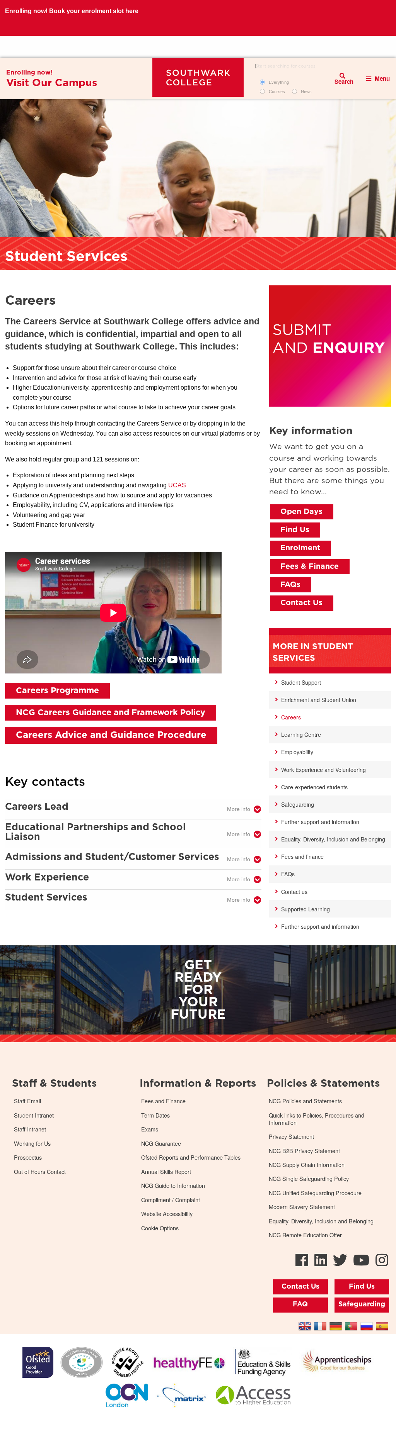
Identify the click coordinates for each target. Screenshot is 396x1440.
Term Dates (155, 1115)
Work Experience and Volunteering (323, 769)
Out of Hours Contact (40, 1171)
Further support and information (320, 822)
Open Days (301, 512)
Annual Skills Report (166, 1171)
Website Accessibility (167, 1214)
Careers (291, 717)
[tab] (133, 809)
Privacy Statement (291, 1136)
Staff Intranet (30, 1129)
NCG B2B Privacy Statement (304, 1151)
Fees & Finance (309, 566)
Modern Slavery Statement (302, 1207)
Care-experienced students (314, 787)
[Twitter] (340, 1259)
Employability (297, 752)
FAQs (290, 585)
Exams (149, 1129)
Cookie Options (160, 1228)
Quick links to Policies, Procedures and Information (316, 1119)
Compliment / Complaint (170, 1200)
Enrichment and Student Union (318, 700)
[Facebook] (301, 1259)
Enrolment (300, 548)
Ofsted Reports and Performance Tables (191, 1157)
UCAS (177, 485)
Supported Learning (305, 909)
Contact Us (301, 603)
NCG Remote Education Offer (305, 1235)
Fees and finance (302, 856)
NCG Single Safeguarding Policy (309, 1178)
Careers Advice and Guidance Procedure (111, 735)
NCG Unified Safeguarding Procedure (315, 1193)
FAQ (300, 1304)
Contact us (294, 892)
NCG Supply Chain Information (307, 1165)
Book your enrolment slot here (93, 47)
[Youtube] (361, 1259)
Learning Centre (301, 734)
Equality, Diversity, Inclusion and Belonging (333, 839)
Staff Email (27, 1101)
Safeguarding (297, 804)
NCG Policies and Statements (305, 1101)
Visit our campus (51, 83)
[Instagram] (382, 1259)
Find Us (294, 530)
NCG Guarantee (161, 1143)
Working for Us (32, 1143)
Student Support (301, 682)
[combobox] (290, 66)
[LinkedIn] (320, 1259)
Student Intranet (34, 1115)
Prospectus (28, 1157)
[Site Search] (342, 79)
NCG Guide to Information (173, 1185)
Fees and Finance (163, 1101)
